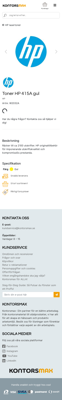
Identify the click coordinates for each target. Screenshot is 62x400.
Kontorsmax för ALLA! (14, 279)
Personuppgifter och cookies (18, 268)
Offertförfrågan (11, 272)
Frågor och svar (11, 257)
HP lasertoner (13, 25)
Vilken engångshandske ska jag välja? (23, 275)
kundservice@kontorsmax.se (18, 228)
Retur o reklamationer (14, 264)
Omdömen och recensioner (17, 254)
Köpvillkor (8, 261)
